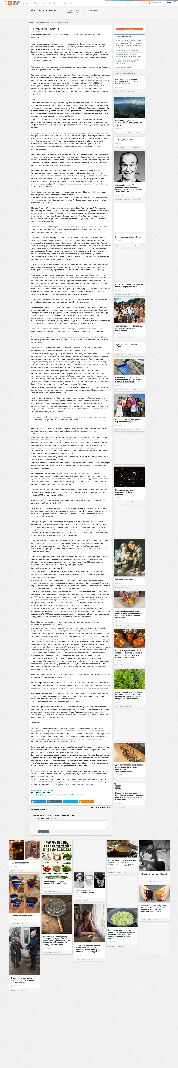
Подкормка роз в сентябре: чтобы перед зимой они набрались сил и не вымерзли (56, 978)
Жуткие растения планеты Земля (127, 346)
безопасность (61, 795)
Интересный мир (120, 91)
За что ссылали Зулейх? (124, 67)
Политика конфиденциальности (126, 73)
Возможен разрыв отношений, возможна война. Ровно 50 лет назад (128, 55)
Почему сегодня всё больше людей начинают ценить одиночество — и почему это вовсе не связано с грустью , (88, 948)
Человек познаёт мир (121, 133)
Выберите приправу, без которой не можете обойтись (56, 883)
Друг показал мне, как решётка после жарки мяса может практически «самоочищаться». (129, 768)
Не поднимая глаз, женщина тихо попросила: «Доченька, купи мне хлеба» (23, 980)
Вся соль (31, 22)
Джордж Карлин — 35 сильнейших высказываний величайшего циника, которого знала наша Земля (128, 188)
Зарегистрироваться (157, 3)
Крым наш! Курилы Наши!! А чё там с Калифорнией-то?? (129, 286)
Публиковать (43, 832)
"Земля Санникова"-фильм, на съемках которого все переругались (128, 328)
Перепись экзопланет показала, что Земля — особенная (125, 492)
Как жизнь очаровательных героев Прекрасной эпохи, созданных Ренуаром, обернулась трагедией (153, 1018)
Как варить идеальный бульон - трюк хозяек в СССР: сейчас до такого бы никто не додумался (122, 862)
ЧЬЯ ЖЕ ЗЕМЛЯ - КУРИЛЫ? (59, 22)
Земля (79, 795)
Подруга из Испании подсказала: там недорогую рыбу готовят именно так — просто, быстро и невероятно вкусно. (121, 1019)
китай (50, 795)
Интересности (119, 354)
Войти (169, 3)
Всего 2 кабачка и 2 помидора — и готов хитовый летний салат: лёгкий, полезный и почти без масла (89, 1054)
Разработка (40, 795)
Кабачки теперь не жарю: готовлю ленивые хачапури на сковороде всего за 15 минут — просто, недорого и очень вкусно (121, 934)
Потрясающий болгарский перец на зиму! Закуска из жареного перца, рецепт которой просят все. (54, 1044)
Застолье (118, 625)
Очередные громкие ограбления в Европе (85, 892)
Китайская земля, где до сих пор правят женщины (127, 421)
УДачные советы (120, 390)
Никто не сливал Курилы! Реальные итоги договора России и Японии (126, 81)
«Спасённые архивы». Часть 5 (154, 874)
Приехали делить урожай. (22, 1035)
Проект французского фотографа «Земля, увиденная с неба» (128, 123)
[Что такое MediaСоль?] (175, 1)
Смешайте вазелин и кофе (22, 915)
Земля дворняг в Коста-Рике (128, 237)
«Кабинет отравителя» (20, 863)
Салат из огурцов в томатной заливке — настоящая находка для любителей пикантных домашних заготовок (128, 654)
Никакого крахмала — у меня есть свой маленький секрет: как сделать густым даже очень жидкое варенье (153, 908)
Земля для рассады (124, 139)
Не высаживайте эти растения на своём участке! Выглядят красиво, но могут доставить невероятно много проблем (128, 695)
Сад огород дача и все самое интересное (127, 147)
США (72, 795)
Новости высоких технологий (124, 502)
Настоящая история (44, 10)
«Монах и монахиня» (124, 579)
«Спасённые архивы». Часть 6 (154, 978)
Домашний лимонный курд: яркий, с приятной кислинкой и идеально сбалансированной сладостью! (128, 614)
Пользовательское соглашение (126, 72)
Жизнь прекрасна (113, 872)
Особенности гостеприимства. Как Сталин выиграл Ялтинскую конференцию (127, 61)
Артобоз (117, 338)
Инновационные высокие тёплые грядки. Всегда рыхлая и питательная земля (128, 380)
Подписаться (129, 29)
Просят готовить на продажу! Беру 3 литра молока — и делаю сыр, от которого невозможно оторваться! (129, 796)
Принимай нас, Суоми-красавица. (127, 51)
